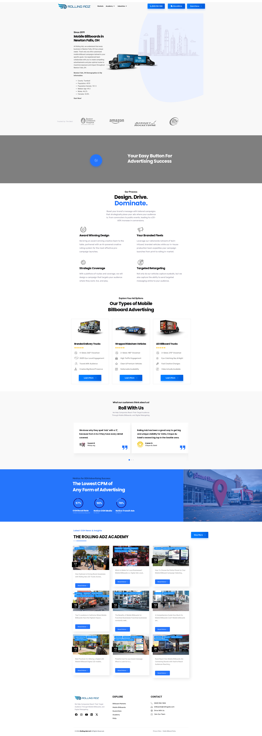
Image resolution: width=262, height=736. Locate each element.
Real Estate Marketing (102, 596)
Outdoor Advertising (81, 639)
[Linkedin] (91, 714)
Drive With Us (177, 6)
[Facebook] (76, 714)
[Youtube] (86, 714)
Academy (109, 6)
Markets (100, 6)
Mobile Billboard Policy (169, 731)
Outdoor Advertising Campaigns (84, 596)
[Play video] (96, 160)
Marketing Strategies (121, 551)
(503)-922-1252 (157, 6)
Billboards (158, 548)
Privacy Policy (157, 731)
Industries (121, 6)
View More (198, 535)
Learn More (88, 378)
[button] (131, 460)
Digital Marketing (80, 637)
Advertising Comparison (131, 548)
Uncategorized (79, 548)
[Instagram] (81, 714)
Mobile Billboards (168, 548)
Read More (82, 585)
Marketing (87, 593)
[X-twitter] (96, 714)
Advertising (118, 548)
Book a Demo (194, 6)
